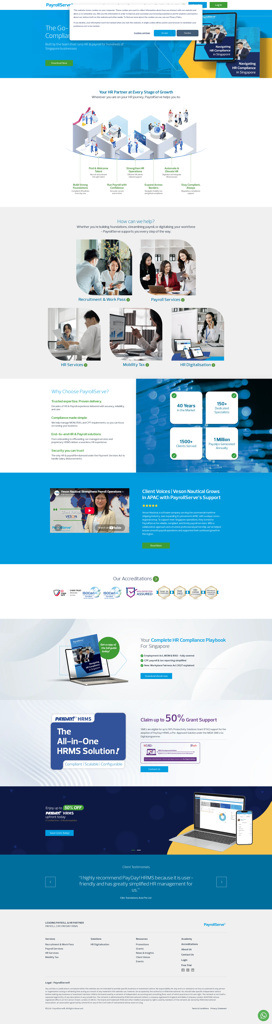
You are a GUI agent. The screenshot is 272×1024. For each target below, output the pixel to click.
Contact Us (154, 769)
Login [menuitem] (184, 960)
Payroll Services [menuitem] (54, 948)
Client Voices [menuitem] (143, 957)
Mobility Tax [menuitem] (52, 957)
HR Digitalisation (196, 364)
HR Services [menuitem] (52, 952)
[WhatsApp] (263, 1015)
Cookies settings (142, 33)
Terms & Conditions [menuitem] (200, 1008)
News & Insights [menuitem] (145, 952)
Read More (156, 545)
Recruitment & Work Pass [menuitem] (59, 944)
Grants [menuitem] (140, 948)
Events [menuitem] (140, 961)
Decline (187, 33)
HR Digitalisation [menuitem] (100, 944)
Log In (218, 5)
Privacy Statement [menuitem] (219, 1008)
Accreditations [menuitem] (189, 944)
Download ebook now (156, 676)
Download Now (59, 63)
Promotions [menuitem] (142, 944)
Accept (165, 33)
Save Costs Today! (59, 832)
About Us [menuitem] (186, 949)
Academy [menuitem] (186, 938)
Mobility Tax (134, 364)
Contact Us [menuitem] (187, 954)
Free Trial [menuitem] (186, 965)
